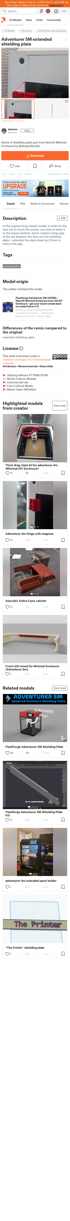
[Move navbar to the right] (66, 20)
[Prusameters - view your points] (48, 11)
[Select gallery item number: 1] (31, 526)
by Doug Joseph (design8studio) (34, 309)
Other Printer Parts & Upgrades (52, 31)
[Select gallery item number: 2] (35, 526)
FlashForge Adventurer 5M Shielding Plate (34, 746)
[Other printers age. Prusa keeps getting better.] (35, 188)
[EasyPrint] (41, 11)
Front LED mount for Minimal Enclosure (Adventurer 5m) (32, 667)
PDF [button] (63, 218)
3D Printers (27, 31)
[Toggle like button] (7, 473)
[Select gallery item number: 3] (37, 526)
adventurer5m (12, 266)
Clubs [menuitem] (39, 19)
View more (60, 405)
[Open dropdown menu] (66, 39)
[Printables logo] (3, 20)
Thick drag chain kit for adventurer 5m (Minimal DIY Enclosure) (31, 466)
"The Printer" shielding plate (24, 947)
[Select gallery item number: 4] (38, 806)
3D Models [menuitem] (15, 19)
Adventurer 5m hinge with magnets (29, 533)
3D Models (10, 31)
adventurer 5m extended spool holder (31, 880)
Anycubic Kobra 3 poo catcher (26, 600)
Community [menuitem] (54, 19)
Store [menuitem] (29, 19)
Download (37, 155)
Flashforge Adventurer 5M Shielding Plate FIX (34, 813)
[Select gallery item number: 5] (40, 806)
